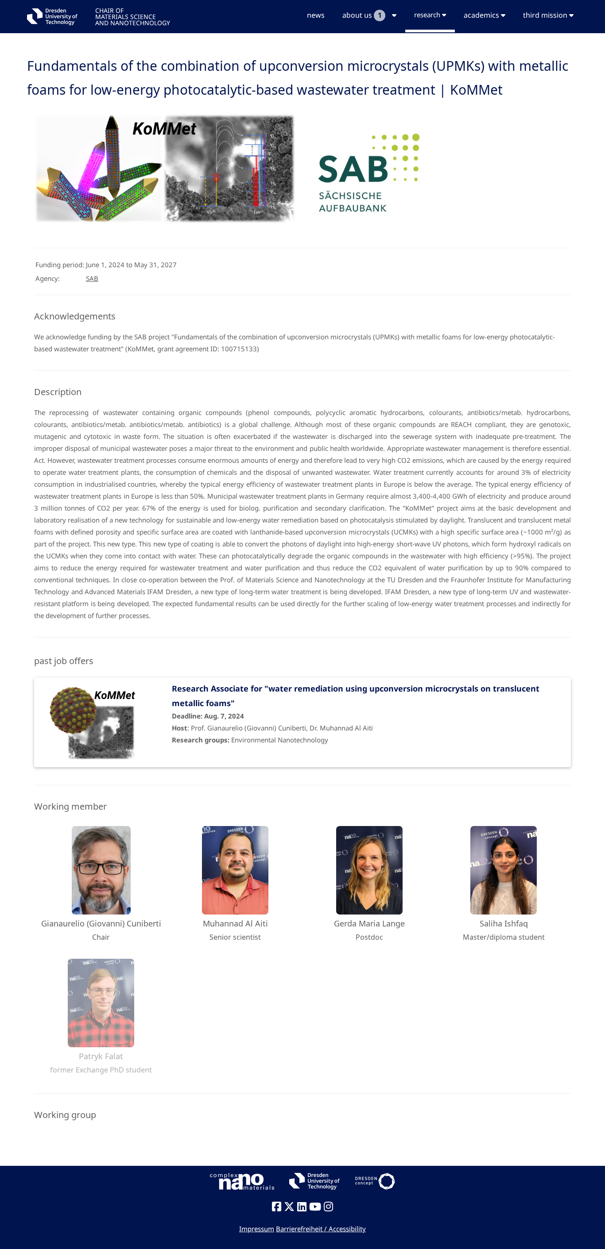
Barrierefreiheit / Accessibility (321, 1228)
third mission (546, 15)
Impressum (256, 1228)
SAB (92, 278)
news (316, 15)
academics (482, 15)
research (428, 14)
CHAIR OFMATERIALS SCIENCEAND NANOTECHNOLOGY (132, 16)
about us (361, 15)
